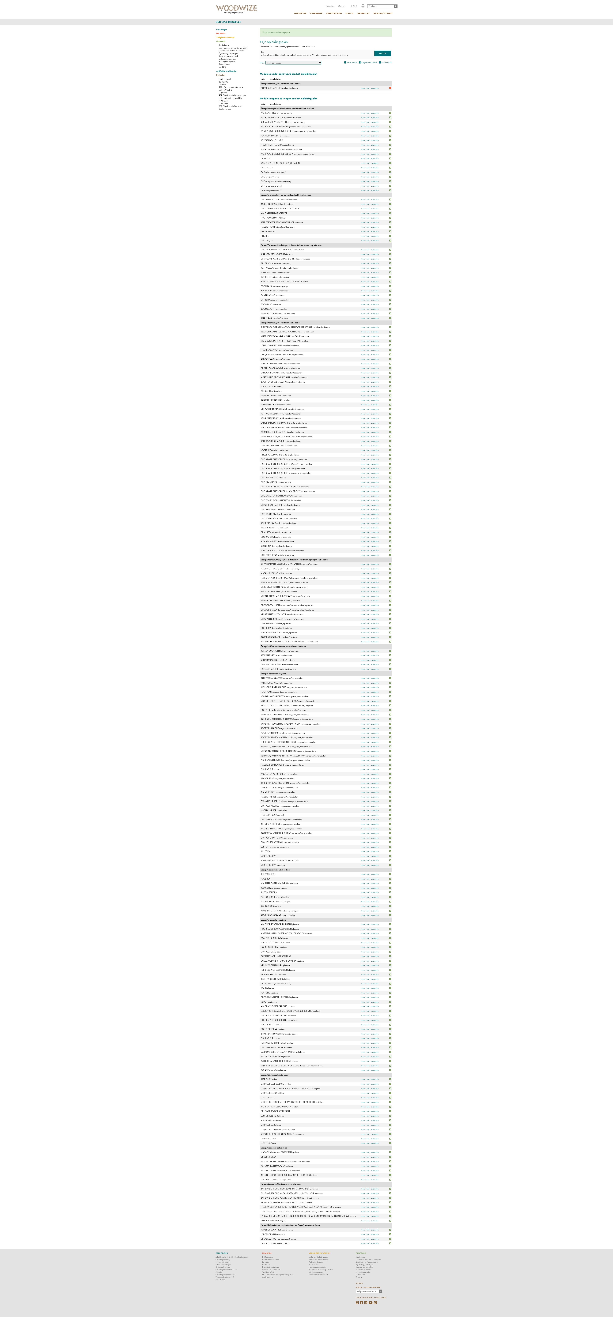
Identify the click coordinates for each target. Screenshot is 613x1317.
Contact (341, 6)
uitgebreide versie (369, 62)
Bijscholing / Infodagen (228, 53)
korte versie (351, 62)
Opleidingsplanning (223, 1260)
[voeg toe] (390, 113)
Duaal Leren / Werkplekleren (231, 50)
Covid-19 (222, 67)
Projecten (220, 75)
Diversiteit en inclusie (270, 1267)
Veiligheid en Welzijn (225, 37)
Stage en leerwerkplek (228, 56)
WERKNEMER (316, 13)
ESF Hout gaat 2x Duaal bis (230, 98)
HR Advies (220, 33)
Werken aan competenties (272, 1270)
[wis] (390, 88)
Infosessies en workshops (319, 1260)
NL (351, 6)
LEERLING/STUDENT (383, 13)
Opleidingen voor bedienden (226, 1270)
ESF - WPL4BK (225, 90)
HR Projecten (267, 1257)
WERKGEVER (300, 13)
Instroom (265, 1262)
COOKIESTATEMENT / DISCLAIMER (371, 1298)
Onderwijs (220, 41)
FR (355, 6)
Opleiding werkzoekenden (225, 1275)
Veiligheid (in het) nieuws (318, 1257)
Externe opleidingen (223, 1265)
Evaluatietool (224, 64)
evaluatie (375, 88)
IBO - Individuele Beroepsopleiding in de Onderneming (277, 1276)
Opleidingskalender (316, 1262)
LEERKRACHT (363, 13)
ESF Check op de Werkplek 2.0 (232, 95)
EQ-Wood (223, 92)
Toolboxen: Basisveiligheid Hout (321, 1270)
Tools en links (314, 1265)
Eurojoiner (223, 103)
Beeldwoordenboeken (270, 1260)
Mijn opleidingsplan (228, 22)
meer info (365, 88)
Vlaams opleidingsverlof (225, 1277)
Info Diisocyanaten (316, 1272)
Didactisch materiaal (227, 59)
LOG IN (382, 53)
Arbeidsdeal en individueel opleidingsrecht (232, 1257)
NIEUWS (359, 1283)
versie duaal (386, 62)
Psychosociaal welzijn (317, 1275)
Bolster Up (223, 82)
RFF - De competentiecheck (231, 87)
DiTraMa (222, 84)
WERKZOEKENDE (334, 13)
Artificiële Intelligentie (226, 71)
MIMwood (223, 101)
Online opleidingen (223, 1267)
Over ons (329, 6)
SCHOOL (349, 13)
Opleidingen (221, 29)
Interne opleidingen (223, 1262)
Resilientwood (225, 109)
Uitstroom (266, 1265)
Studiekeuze (224, 45)
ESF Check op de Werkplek (230, 106)
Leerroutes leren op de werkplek (233, 48)
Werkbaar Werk (268, 1272)
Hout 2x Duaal (225, 79)
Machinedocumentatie (317, 1267)
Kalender (219, 1272)
